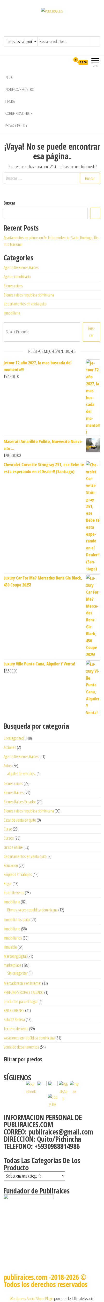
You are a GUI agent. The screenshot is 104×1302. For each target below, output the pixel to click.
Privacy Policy (16, 125)
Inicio (9, 77)
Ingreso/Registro (19, 89)
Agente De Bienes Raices (21, 267)
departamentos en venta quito (25, 304)
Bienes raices (13, 286)
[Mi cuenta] (67, 62)
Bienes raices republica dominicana (29, 295)
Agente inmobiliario (17, 276)
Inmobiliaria (12, 313)
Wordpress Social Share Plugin (32, 1298)
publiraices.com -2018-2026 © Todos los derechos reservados (46, 1280)
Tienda (10, 101)
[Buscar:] (52, 178)
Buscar (9, 203)
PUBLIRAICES (52, 22)
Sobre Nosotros (18, 113)
